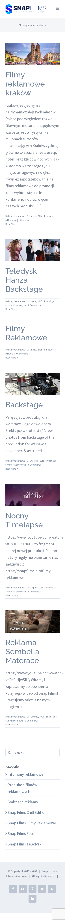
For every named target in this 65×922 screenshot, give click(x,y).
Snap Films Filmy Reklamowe (32, 632)
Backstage (24, 404)
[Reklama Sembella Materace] (32, 621)
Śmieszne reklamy (23, 801)
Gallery (32, 44)
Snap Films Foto (21, 833)
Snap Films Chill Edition (27, 812)
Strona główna (26, 25)
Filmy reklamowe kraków (25, 83)
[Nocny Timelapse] (32, 495)
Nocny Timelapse (24, 520)
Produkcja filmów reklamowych (32, 260)
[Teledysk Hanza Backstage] (32, 250)
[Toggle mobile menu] (58, 8)
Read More (10, 224)
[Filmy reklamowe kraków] (32, 54)
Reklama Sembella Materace (22, 651)
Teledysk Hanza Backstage (24, 280)
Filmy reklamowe (16, 216)
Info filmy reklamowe (32, 64)
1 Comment (24, 220)
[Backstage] (32, 384)
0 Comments (34, 305)
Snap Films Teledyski (25, 844)
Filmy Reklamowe (26, 333)
